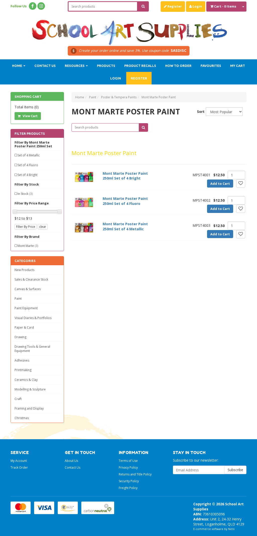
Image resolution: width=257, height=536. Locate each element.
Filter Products (30, 133)
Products (106, 65)
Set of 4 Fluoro (28, 165)
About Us (71, 461)
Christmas (22, 418)
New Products (24, 270)
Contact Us (45, 65)
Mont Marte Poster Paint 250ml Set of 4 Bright (125, 176)
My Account (19, 461)
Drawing (20, 337)
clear (42, 227)
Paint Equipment (26, 308)
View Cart (30, 116)
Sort (199, 111)
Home (17, 65)
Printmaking (23, 370)
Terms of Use (128, 461)
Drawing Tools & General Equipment (32, 348)
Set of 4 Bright (27, 175)
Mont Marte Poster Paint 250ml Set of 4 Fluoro (125, 201)
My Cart (237, 65)
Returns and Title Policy (135, 474)
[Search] (143, 6)
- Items (225, 6)
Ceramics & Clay (26, 380)
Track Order (19, 467)
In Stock (25, 194)
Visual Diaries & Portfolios (33, 318)
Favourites (211, 65)
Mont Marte (28, 246)
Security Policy (129, 481)
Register (174, 6)
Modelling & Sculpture (30, 389)
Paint (18, 298)
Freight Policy (128, 488)
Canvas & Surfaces (28, 289)
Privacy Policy (128, 467)
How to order (178, 65)
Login (197, 6)
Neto (231, 529)
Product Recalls (140, 65)
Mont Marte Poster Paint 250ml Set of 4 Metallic (125, 226)
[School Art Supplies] (128, 29)
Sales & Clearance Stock (31, 279)
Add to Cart (220, 183)
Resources (75, 65)
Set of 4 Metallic (29, 155)
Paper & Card (24, 327)
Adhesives (22, 360)
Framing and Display (29, 408)
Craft (18, 399)
